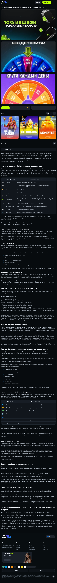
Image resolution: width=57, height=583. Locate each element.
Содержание (7, 149)
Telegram (15, 570)
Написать (7, 560)
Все (48, 113)
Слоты (13, 108)
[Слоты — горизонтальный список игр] (28, 128)
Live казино (31, 547)
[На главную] (4, 2)
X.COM (41, 570)
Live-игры (21, 108)
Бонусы (17, 549)
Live (44, 545)
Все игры (5, 108)
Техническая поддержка (8, 545)
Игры (30, 545)
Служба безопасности (7, 547)
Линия (44, 547)
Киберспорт (45, 549)
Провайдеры (32, 549)
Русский (51, 536)
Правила (18, 545)
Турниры (18, 547)
